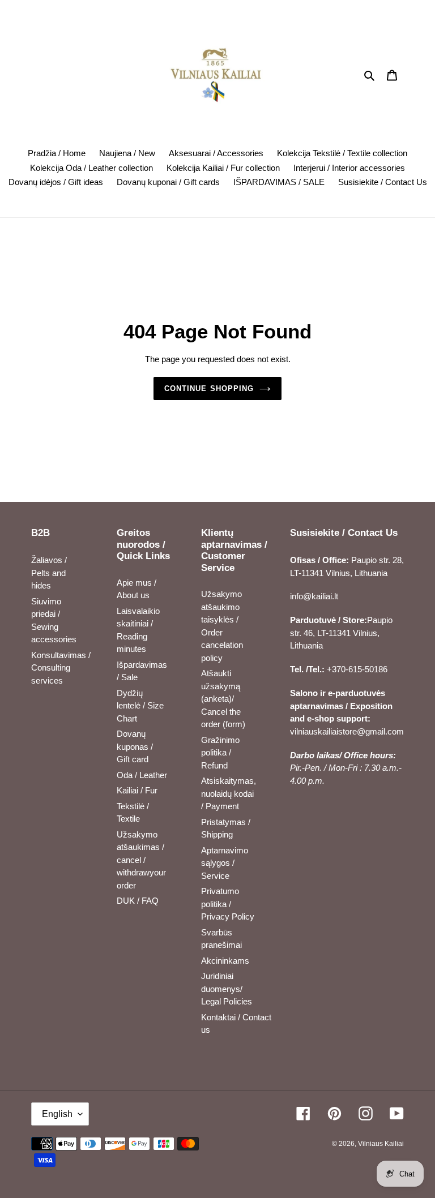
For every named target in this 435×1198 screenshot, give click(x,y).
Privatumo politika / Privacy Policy (227, 903)
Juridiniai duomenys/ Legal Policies (226, 988)
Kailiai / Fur (137, 790)
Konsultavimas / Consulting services (61, 667)
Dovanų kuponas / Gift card (135, 746)
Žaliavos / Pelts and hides (49, 572)
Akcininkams (225, 960)
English (57, 1114)
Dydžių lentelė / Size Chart (140, 705)
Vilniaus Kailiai (381, 1144)
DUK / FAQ (138, 900)
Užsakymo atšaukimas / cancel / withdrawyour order (141, 860)
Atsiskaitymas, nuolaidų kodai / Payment (228, 793)
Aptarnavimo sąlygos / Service (224, 863)
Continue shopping (209, 388)
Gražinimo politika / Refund (220, 752)
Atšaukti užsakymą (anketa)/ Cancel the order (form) (223, 698)
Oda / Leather (142, 775)
